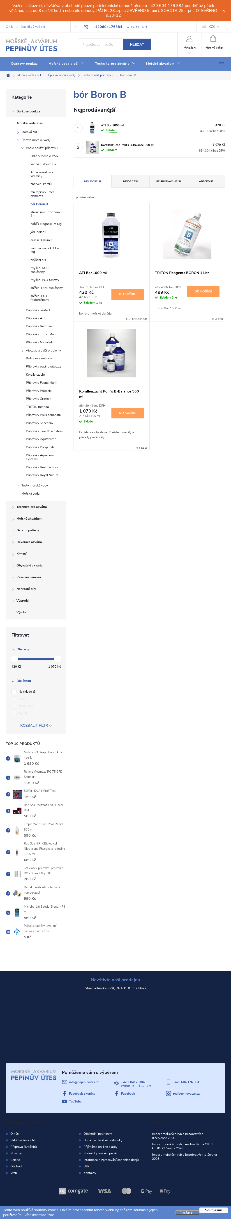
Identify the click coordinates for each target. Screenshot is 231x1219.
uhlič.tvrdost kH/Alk (44, 156)
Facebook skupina (82, 1093)
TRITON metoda (37, 407)
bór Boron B (39, 204)
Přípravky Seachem (39, 423)
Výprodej (22, 600)
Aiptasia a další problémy (43, 350)
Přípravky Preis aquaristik (43, 415)
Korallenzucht (35, 374)
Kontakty (89, 1173)
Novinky (16, 1153)
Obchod (16, 1166)
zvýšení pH (38, 260)
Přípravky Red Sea (39, 326)
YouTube (75, 1101)
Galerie (15, 1160)
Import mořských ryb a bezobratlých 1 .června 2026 (184, 1157)
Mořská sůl (29, 132)
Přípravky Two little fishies (44, 431)
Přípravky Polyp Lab (40, 447)
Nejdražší (130, 181)
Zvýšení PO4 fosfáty (44, 280)
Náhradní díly (26, 589)
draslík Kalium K (41, 240)
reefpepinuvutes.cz (186, 1093)
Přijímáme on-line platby (100, 1147)
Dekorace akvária (29, 542)
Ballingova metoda (39, 358)
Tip (22, 713)
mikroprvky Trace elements (42, 194)
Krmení (21, 554)
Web (13, 1173)
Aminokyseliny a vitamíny (41, 174)
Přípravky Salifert (38, 310)
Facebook (128, 1093)
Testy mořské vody (34, 485)
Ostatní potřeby (27, 530)
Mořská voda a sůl (30, 123)
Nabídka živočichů (33, 27)
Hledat (137, 44)
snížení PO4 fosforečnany (39, 298)
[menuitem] (24, 64)
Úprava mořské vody (35, 140)
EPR (86, 1166)
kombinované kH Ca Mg (44, 250)
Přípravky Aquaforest (41, 439)
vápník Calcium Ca (43, 164)
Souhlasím (213, 1210)
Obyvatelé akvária (29, 565)
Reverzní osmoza (28, 577)
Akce (23, 699)
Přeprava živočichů (23, 1147)
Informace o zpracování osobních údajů (111, 1160)
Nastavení (187, 1212)
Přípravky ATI (35, 318)
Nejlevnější (92, 181)
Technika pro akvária (31, 507)
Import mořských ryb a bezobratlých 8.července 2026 (177, 1136)
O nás (9, 27)
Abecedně (206, 181)
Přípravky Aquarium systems (40, 457)
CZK (212, 27)
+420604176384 (133, 1082)
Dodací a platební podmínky (102, 1140)
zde (51, 1214)
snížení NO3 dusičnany (46, 288)
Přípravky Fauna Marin (41, 383)
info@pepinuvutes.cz (84, 1082)
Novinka (26, 706)
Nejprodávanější (168, 181)
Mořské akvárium (29, 518)
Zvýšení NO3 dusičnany (39, 270)
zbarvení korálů (41, 184)
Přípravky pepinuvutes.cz (43, 366)
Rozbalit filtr (34, 725)
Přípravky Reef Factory (42, 467)
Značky (36, 613)
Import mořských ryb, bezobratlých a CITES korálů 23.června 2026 (182, 1146)
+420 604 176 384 (186, 1082)
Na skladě (27, 692)
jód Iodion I (38, 232)
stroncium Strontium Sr (45, 214)
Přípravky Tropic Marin (41, 334)
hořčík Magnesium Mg (46, 224)
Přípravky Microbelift (40, 342)
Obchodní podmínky (97, 1134)
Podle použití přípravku (42, 148)
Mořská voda (30, 493)
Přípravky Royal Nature (42, 475)
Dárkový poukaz (28, 111)
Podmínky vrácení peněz (100, 1153)
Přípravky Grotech (38, 399)
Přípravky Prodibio (39, 391)
